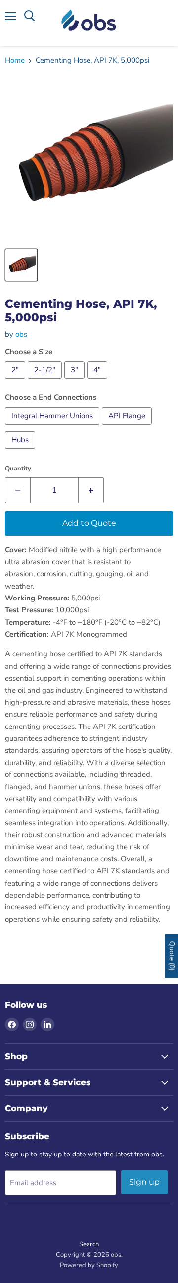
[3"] (75, 381)
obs (21, 334)
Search (89, 1244)
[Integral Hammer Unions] (53, 427)
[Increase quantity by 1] (91, 490)
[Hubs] (21, 451)
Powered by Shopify (89, 1265)
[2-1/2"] (46, 381)
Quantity (18, 468)
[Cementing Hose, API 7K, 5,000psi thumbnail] (21, 265)
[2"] (16, 381)
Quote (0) (172, 955)
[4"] (98, 381)
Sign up (144, 1182)
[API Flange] (128, 427)
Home (15, 60)
